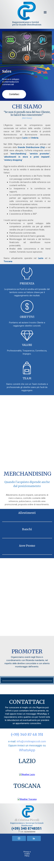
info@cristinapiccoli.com (31, 741)
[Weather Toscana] (27, 799)
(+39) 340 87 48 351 (27, 734)
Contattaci (14, 94)
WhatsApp (27, 750)
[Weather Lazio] (27, 774)
